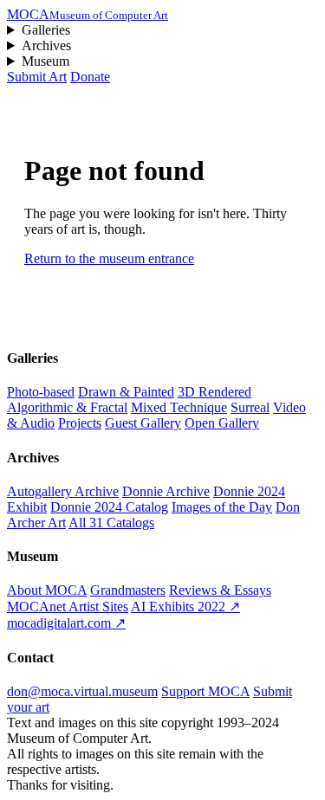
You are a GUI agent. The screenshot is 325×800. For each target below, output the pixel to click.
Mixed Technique (179, 407)
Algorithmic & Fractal (67, 407)
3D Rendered (214, 391)
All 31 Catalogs (111, 522)
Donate (90, 76)
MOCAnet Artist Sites (67, 606)
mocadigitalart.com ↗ (66, 623)
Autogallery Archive (63, 491)
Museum (45, 61)
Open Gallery (222, 423)
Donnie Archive (166, 491)
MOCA (87, 14)
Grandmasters (128, 590)
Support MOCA (205, 691)
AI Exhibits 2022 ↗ (185, 606)
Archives (46, 45)
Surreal (250, 407)
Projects (79, 423)
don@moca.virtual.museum (82, 691)
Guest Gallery (143, 423)
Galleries (46, 30)
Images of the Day (222, 507)
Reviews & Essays (220, 590)
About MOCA (47, 590)
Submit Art (37, 76)
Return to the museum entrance (109, 258)
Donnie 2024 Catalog (109, 507)
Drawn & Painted (126, 391)
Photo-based (41, 391)
